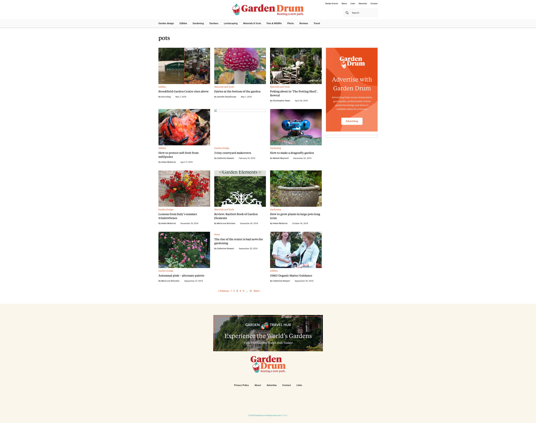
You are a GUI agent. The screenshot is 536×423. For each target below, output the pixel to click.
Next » (257, 291)
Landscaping (231, 23)
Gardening (198, 23)
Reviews (303, 23)
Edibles (183, 23)
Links (352, 3)
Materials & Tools (252, 23)
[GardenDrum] (268, 9)
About (344, 3)
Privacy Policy (241, 385)
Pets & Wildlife (274, 23)
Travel (317, 23)
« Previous (223, 291)
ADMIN (284, 415)
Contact (374, 3)
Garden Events (331, 3)
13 (251, 291)
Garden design (166, 23)
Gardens (213, 23)
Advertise (363, 3)
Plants (290, 23)
